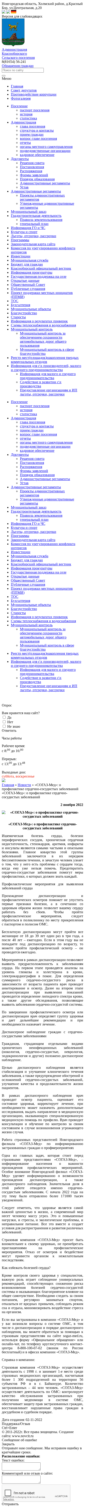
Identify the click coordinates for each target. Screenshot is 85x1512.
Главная (8, 785)
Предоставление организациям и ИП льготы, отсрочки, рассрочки (48, 392)
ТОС (14, 597)
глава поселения (32, 126)
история (26, 114)
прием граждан (32, 134)
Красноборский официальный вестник (41, 564)
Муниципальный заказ (28, 507)
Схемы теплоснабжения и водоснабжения (43, 621)
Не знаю (13, 726)
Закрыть (8, 1444)
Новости (24, 785)
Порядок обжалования (37, 179)
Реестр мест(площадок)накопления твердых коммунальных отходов (45, 655)
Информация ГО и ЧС (28, 523)
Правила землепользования (41, 220)
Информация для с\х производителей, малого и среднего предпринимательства (46, 664)
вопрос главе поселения (38, 138)
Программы (20, 536)
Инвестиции (20, 552)
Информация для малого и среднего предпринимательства (48, 376)
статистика (28, 118)
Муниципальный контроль (32, 625)
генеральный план (34, 224)
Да (9, 717)
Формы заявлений (34, 175)
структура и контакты (37, 130)
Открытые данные (25, 576)
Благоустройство (24, 609)
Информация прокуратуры (31, 568)
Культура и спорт (24, 528)
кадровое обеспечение (37, 155)
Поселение (19, 402)
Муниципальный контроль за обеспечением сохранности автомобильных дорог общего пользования (43, 339)
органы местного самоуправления (46, 147)
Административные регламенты (45, 183)
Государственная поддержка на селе (38, 572)
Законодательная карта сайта (33, 540)
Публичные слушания (28, 584)
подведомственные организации (45, 151)
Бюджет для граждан (27, 560)
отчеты (25, 143)
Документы (20, 455)
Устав (24, 187)
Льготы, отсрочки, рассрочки (33, 532)
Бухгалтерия (20, 601)
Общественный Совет (28, 580)
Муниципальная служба (29, 556)
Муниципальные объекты (31, 605)
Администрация (23, 418)
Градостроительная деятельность (36, 511)
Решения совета (32, 163)
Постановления (32, 167)
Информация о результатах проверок (39, 617)
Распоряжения (31, 171)
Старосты (18, 613)
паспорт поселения (34, 110)
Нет (10, 722)
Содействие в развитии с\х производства (40, 384)
